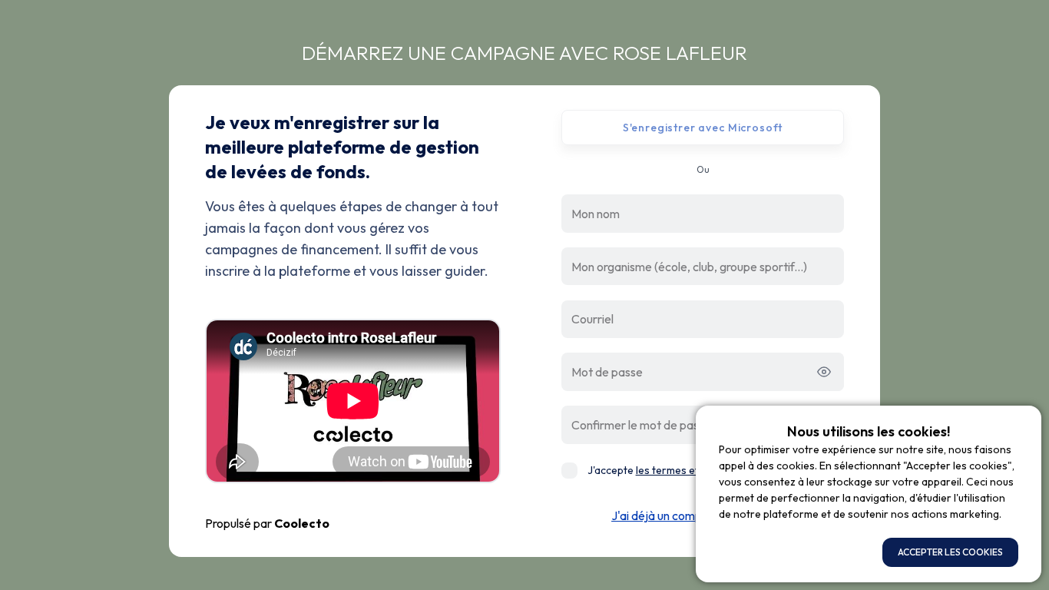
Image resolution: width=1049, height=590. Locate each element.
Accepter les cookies (950, 552)
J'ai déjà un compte (662, 515)
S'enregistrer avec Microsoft (703, 127)
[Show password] (828, 372)
